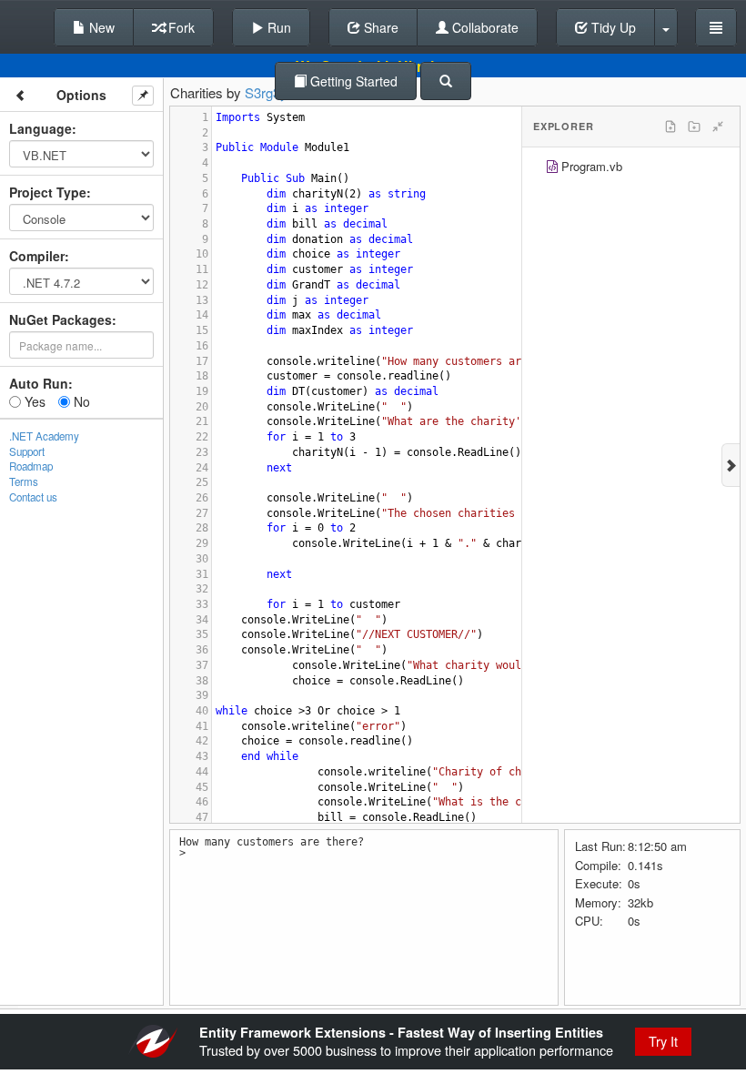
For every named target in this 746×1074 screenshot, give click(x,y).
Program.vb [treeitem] (591, 166)
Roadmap (31, 466)
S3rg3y (266, 92)
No (80, 401)
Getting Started (352, 81)
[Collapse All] (718, 126)
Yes (33, 401)
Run (277, 27)
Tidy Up (612, 27)
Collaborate (484, 27)
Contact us (33, 497)
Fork (180, 27)
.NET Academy (44, 436)
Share (379, 27)
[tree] (631, 169)
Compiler (37, 256)
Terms (23, 481)
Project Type (47, 192)
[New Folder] (694, 126)
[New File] (670, 126)
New (100, 27)
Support (27, 451)
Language (40, 128)
